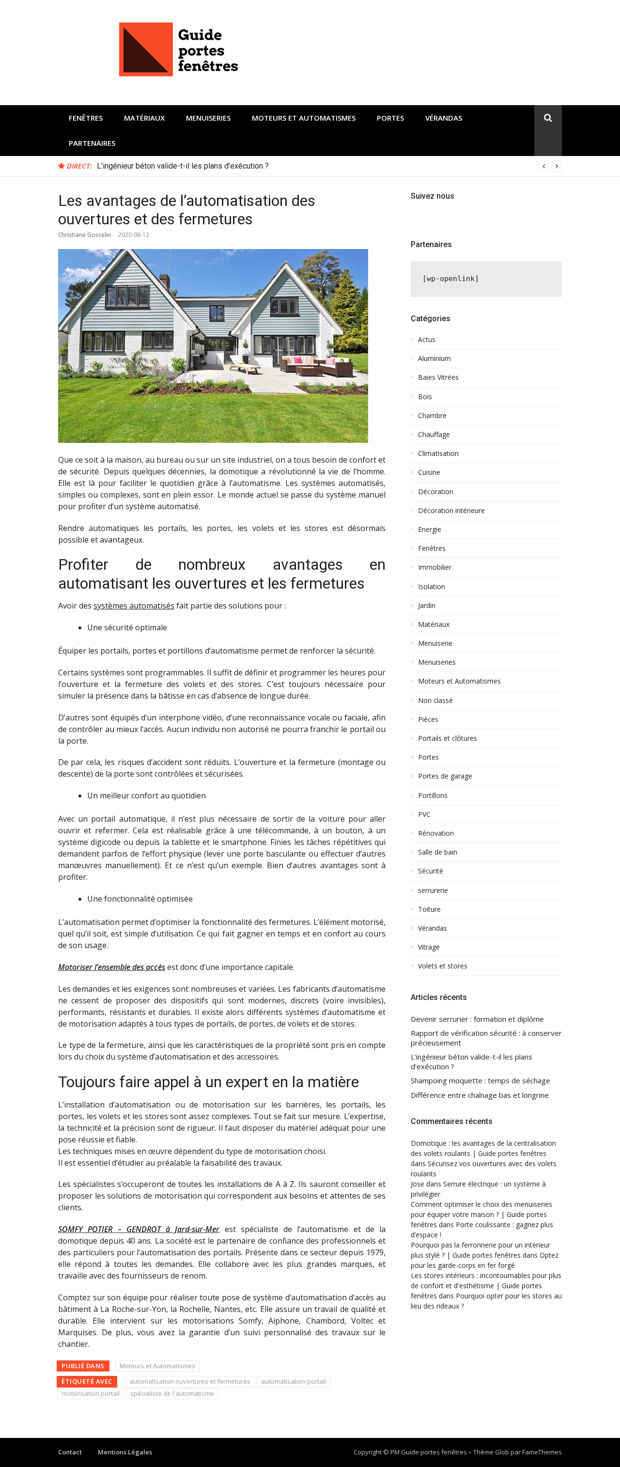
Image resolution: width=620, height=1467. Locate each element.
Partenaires (92, 143)
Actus (426, 339)
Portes (390, 118)
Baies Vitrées (438, 377)
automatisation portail (293, 1381)
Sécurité (430, 871)
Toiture (429, 909)
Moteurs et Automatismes (304, 118)
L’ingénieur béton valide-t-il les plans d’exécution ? (183, 166)
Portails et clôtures (447, 738)
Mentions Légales (125, 1452)
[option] (329, 166)
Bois (425, 396)
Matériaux (144, 118)
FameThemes (542, 1452)
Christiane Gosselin (84, 235)
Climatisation (438, 453)
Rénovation (436, 833)
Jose (417, 1183)
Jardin (426, 605)
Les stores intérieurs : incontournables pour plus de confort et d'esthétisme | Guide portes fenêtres (486, 1285)
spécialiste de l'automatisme (172, 1393)
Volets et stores (442, 966)
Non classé (435, 700)
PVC (424, 814)
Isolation (431, 586)
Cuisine (429, 472)
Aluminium (434, 358)
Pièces (428, 719)
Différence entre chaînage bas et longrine (480, 1095)
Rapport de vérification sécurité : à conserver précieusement (486, 1038)
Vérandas (443, 118)
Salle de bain (437, 852)
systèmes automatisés (133, 605)
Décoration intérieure (451, 510)
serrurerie (433, 890)
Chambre (432, 415)
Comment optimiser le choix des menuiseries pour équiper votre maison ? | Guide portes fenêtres (481, 1214)
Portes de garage (445, 776)
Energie (429, 529)
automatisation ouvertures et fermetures (189, 1381)
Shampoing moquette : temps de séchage (480, 1080)
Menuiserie (435, 643)
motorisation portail (91, 1393)
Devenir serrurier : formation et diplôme (477, 1019)
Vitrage (429, 947)
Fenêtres (86, 118)
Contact (70, 1452)
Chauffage (434, 434)
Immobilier (434, 567)
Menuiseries (208, 118)
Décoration (435, 491)
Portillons (433, 795)
